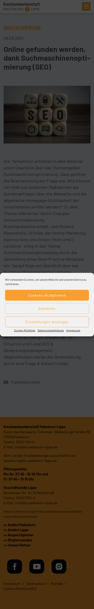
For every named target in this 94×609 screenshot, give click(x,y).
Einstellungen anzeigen (47, 322)
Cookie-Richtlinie (24, 330)
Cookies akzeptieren (47, 295)
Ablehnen (46, 308)
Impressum (73, 330)
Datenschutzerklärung (51, 330)
